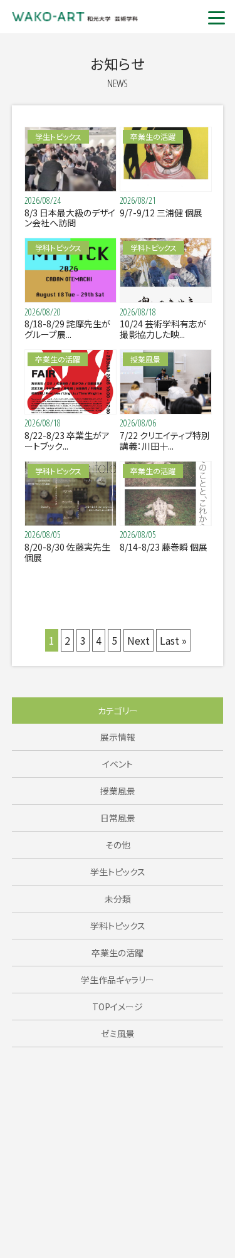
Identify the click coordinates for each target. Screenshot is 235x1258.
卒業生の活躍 (117, 952)
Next (138, 640)
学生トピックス (117, 871)
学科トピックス (117, 925)
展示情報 (117, 737)
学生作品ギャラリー (117, 979)
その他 (117, 844)
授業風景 (117, 791)
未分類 (118, 898)
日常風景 (117, 817)
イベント (117, 764)
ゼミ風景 (118, 1033)
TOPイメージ (117, 1006)
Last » (173, 640)
